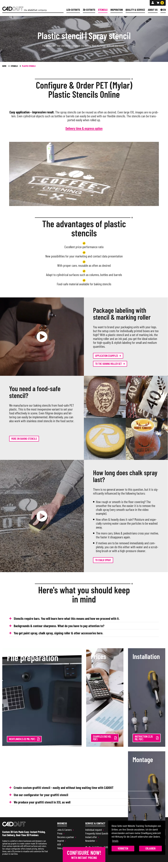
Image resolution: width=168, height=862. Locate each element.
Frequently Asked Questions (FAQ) (100, 833)
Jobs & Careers (64, 829)
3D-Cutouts (89, 9)
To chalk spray (103, 560)
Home (4, 66)
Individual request (93, 829)
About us (153, 9)
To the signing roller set (108, 363)
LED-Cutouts (73, 9)
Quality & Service (135, 9)
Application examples (106, 355)
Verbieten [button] (123, 848)
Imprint (60, 840)
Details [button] (115, 840)
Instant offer (91, 837)
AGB (59, 844)
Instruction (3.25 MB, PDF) (144, 738)
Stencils (103, 9)
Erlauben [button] (150, 848)
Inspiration (116, 9)
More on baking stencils (24, 438)
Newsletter (90, 840)
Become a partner (65, 837)
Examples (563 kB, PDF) (102, 738)
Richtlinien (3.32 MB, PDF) (22, 739)
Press (59, 833)
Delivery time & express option (84, 128)
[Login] (153, 2)
